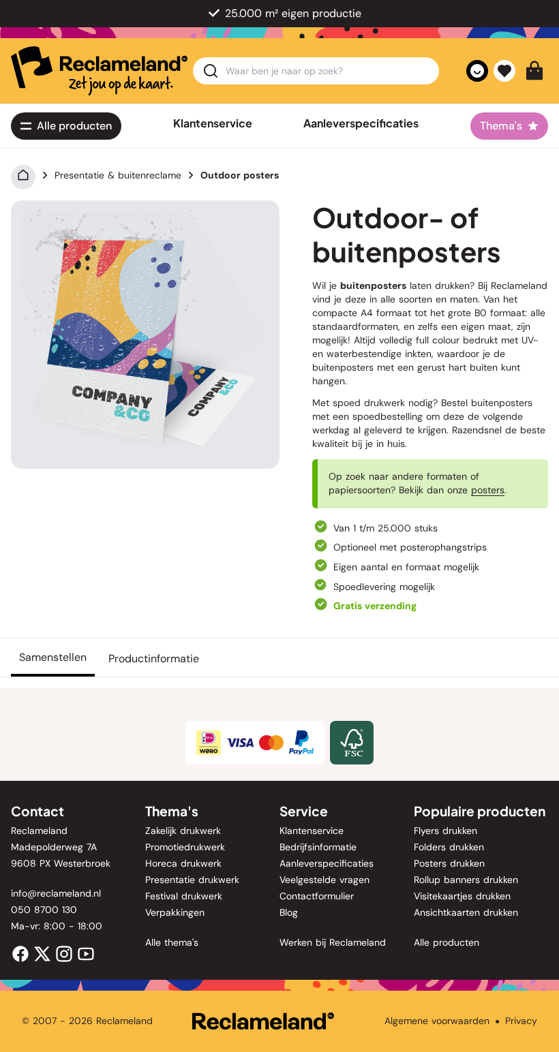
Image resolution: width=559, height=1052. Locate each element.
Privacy (521, 1021)
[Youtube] (85, 953)
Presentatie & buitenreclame (118, 175)
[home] (99, 70)
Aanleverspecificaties (361, 123)
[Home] (23, 175)
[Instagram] (64, 953)
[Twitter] (42, 953)
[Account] (477, 71)
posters (487, 490)
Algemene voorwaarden (436, 1021)
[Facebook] (20, 953)
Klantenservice (212, 123)
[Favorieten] (504, 71)
